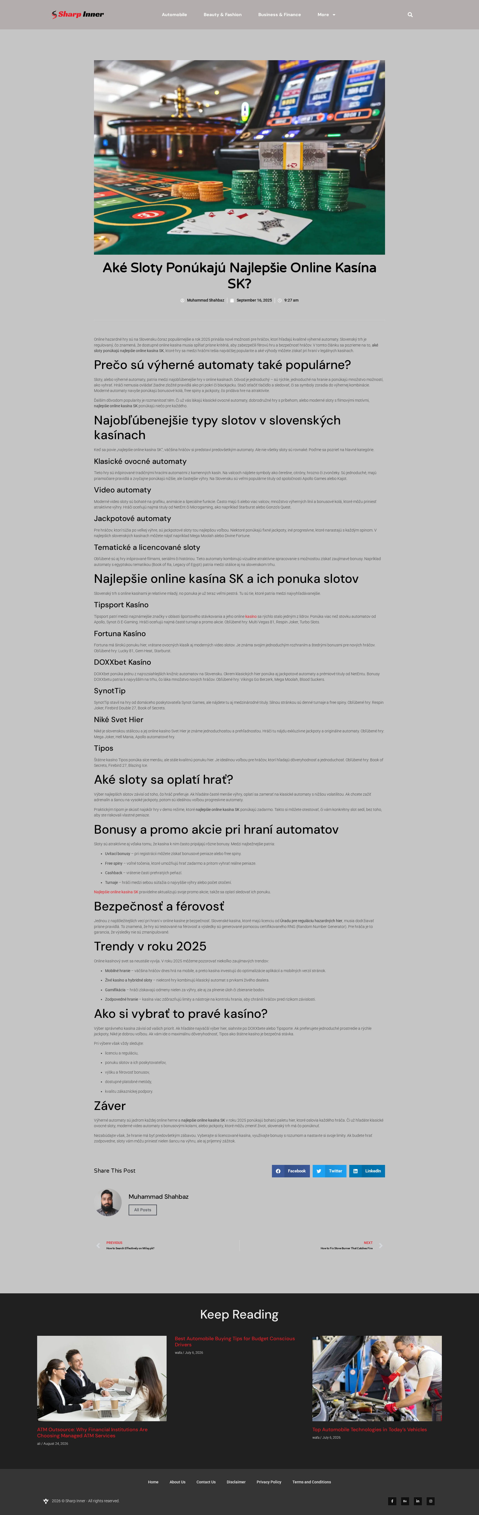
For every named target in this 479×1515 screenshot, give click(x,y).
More (323, 14)
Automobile (174, 14)
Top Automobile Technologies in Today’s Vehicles (369, 1429)
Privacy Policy (269, 1482)
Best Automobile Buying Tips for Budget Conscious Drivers (235, 1341)
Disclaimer (236, 1482)
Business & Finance (279, 14)
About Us (177, 1482)
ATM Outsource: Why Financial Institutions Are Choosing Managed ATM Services (92, 1432)
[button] (410, 14)
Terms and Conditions (311, 1482)
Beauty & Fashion (223, 14)
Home (153, 1482)
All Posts (142, 1210)
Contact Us (206, 1482)
